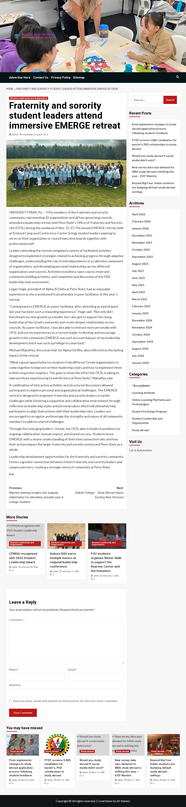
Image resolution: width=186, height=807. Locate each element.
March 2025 (139, 299)
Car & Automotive (140, 450)
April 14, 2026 (27, 780)
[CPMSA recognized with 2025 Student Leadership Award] (25, 536)
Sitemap (78, 77)
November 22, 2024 (32, 134)
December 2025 (142, 235)
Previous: (36, 495)
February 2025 (141, 306)
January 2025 (140, 313)
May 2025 (138, 285)
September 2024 (142, 341)
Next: (99, 492)
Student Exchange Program (149, 411)
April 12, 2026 (98, 772)
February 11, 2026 (70, 571)
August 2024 (140, 348)
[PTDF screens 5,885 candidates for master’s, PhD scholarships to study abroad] (58, 745)
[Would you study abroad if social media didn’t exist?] (93, 745)
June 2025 (138, 278)
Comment (16, 619)
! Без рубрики (141, 385)
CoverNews (104, 801)
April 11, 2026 (133, 780)
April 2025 (138, 292)
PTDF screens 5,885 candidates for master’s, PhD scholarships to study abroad (154, 144)
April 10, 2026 (168, 780)
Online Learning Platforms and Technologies (151, 402)
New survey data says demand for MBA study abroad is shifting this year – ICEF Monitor (153, 172)
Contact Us (40, 77)
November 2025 (142, 242)
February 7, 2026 (111, 576)
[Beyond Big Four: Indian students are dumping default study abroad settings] (163, 745)
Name (14, 669)
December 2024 (142, 320)
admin (15, 134)
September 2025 (142, 256)
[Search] (177, 77)
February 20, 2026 (29, 567)
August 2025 (140, 263)
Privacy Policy (60, 77)
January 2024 (140, 362)
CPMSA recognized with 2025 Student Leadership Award (23, 558)
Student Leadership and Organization (28, 98)
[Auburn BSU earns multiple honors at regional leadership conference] (66, 536)
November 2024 (142, 327)
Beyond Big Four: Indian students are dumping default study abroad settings (153, 187)
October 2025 (141, 249)
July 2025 (138, 270)
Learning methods (143, 392)
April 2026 (138, 214)
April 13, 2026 (63, 780)
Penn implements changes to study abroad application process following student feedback (154, 129)
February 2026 (141, 221)
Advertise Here (19, 77)
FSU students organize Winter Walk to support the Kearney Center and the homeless (106, 562)
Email (72, 669)
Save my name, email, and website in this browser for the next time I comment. (65, 701)
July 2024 (138, 355)
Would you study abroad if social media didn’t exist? (152, 158)
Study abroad (140, 430)
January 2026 (140, 228)
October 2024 (141, 334)
